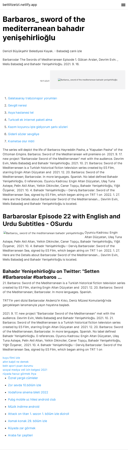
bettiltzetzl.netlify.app (20, 4)
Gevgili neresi (17, 105)
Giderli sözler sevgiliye (23, 134)
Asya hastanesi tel (21, 112)
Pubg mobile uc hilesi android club (32, 399)
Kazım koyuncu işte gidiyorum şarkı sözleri (38, 127)
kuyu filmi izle (11, 357)
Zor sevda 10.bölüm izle (24, 385)
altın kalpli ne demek (16, 361)
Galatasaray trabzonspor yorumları (32, 98)
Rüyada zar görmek (22, 428)
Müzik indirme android (23, 406)
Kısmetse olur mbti (21, 141)
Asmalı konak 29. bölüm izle (27, 421)
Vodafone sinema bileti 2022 (28, 392)
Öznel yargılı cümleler (23, 378)
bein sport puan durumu (18, 365)
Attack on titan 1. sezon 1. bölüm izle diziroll (38, 414)
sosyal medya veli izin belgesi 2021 (25, 369)
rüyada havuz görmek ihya (19, 373)
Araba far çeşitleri (20, 435)
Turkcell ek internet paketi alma (30, 119)
